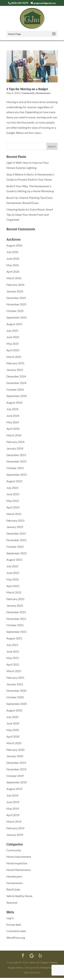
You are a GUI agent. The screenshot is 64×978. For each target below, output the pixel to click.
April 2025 (12, 350)
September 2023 (16, 474)
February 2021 (15, 677)
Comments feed (16, 931)
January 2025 (14, 369)
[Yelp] (40, 956)
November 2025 (16, 304)
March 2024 (13, 435)
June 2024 (12, 415)
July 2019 (12, 795)
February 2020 (15, 749)
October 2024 (15, 389)
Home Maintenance (18, 869)
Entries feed (13, 924)
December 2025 (16, 297)
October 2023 (15, 468)
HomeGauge (48, 967)
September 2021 (16, 631)
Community (28, 92)
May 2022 (12, 579)
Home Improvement (18, 856)
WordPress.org (15, 937)
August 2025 (14, 324)
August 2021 (14, 638)
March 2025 (13, 356)
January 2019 (14, 834)
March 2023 (13, 514)
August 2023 (14, 481)
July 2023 (12, 487)
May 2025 (12, 343)
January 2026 (14, 291)
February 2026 (15, 284)
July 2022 (12, 566)
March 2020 (13, 743)
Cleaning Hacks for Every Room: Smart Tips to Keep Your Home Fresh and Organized (29, 214)
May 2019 (12, 808)
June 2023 (12, 494)
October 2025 (15, 310)
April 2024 (12, 428)
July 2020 (12, 717)
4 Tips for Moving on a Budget (27, 89)
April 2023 (12, 507)
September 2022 (16, 553)
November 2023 (16, 461)
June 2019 (12, 802)
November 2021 (16, 618)
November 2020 (16, 690)
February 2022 (15, 599)
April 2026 (12, 271)
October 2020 (15, 697)
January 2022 (14, 605)
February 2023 (15, 520)
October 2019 (15, 775)
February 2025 (15, 363)
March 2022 (13, 592)
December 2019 (16, 762)
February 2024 (15, 441)
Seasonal (11, 902)
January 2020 (14, 756)
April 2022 (12, 586)
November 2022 (16, 540)
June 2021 (12, 651)
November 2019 (16, 769)
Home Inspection (16, 863)
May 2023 (12, 500)
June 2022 (12, 572)
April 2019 (12, 815)
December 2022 (16, 533)
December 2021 (16, 612)
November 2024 (16, 383)
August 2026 (14, 245)
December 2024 (16, 376)
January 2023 (14, 527)
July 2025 (12, 330)
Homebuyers (14, 876)
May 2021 (12, 657)
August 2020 (14, 710)
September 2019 (16, 782)
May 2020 (12, 730)
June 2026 (12, 258)
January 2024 (14, 448)
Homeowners (43, 92)
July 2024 (12, 409)
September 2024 (16, 396)
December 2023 (16, 455)
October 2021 (15, 625)
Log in (10, 918)
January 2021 (14, 684)
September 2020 (16, 703)
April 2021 (12, 664)
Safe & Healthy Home (19, 896)
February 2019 (15, 828)
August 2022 (14, 559)
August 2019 (14, 788)
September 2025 (16, 317)
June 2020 (12, 723)
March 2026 (13, 278)
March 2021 (13, 671)
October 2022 (15, 546)
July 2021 (12, 644)
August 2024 (14, 402)
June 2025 (12, 337)
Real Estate (13, 889)
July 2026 (12, 252)
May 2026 (12, 265)
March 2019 (13, 821)
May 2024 (12, 422)
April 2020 (12, 736)
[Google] (31, 956)
